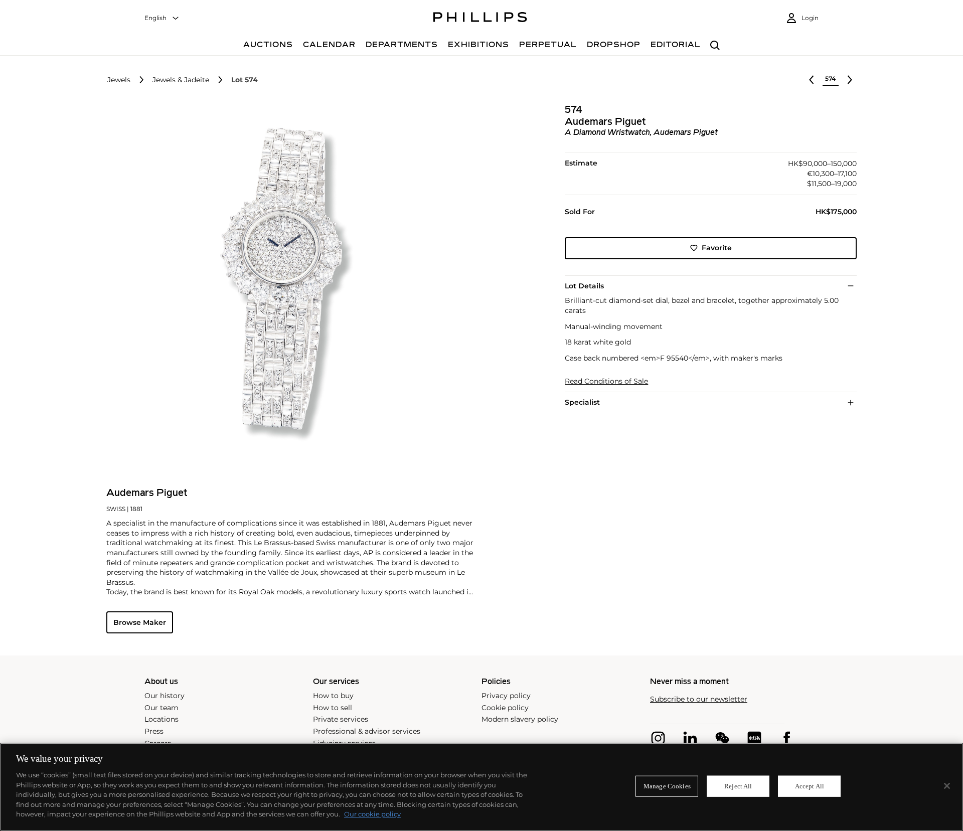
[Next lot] (850, 80)
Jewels (118, 80)
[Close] (947, 786)
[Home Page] (480, 18)
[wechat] (722, 738)
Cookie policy (505, 707)
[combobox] (162, 18)
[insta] (658, 738)
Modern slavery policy (520, 719)
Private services (340, 719)
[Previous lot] (812, 80)
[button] (283, 284)
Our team (161, 707)
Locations (161, 719)
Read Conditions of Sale (606, 381)
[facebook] (786, 738)
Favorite (717, 247)
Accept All (809, 786)
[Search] (715, 46)
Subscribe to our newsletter (698, 699)
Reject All (738, 786)
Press (154, 731)
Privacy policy (506, 695)
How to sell (332, 707)
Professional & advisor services (366, 731)
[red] (754, 738)
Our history (164, 695)
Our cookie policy (372, 814)
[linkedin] (690, 738)
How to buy (333, 695)
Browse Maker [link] (139, 622)
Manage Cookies (667, 786)
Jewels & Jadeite (180, 80)
